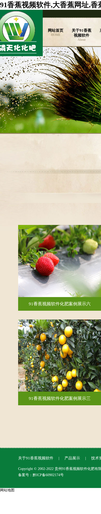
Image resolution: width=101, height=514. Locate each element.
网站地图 (7, 490)
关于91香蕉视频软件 (35, 458)
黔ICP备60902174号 (48, 475)
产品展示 (72, 458)
